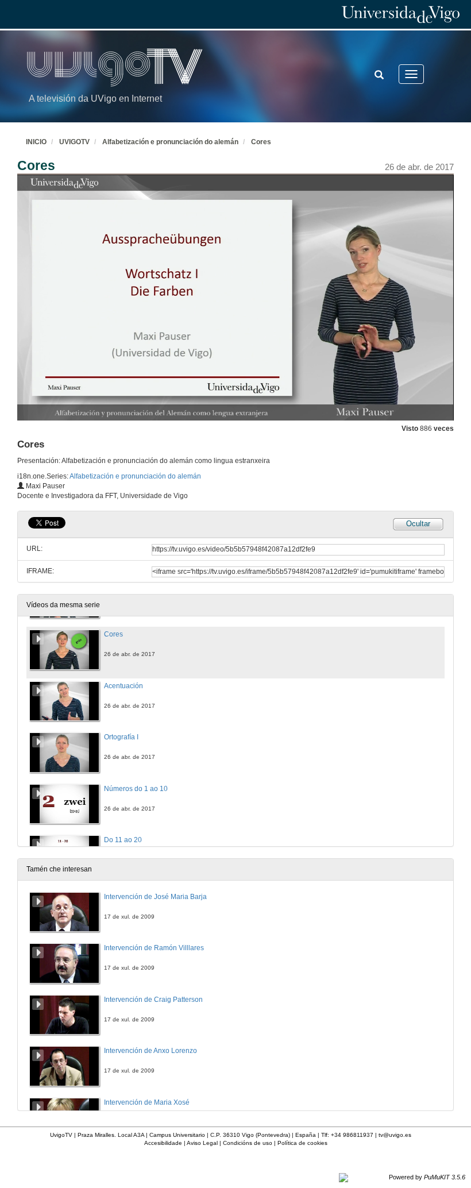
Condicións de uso (247, 1143)
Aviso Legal (202, 1143)
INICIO (36, 142)
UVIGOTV (74, 142)
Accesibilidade (163, 1143)
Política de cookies (302, 1143)
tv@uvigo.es (395, 1135)
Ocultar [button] (418, 523)
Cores (261, 142)
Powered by (427, 1177)
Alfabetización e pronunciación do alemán (170, 142)
